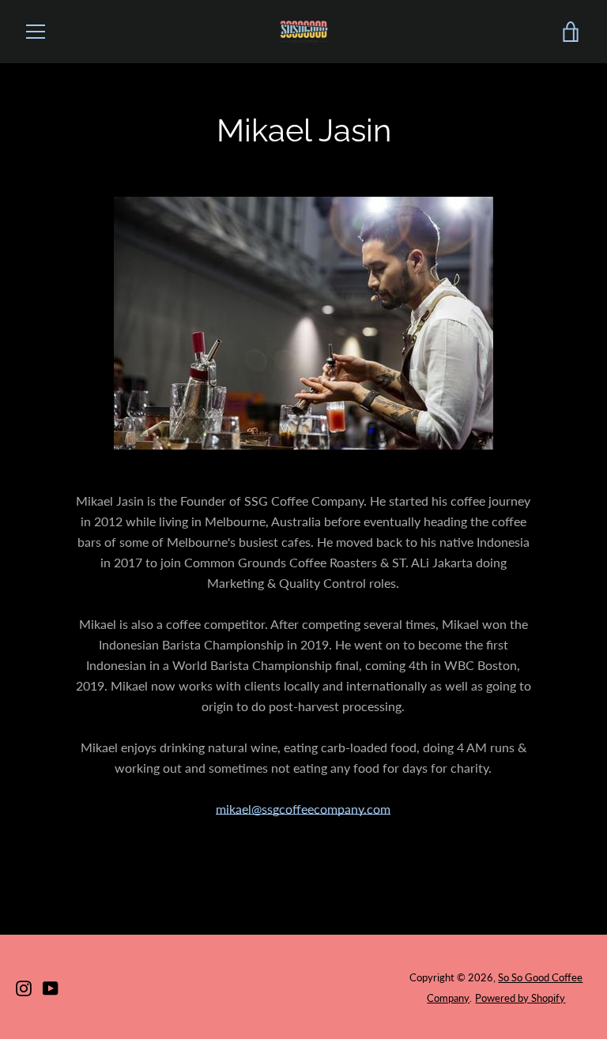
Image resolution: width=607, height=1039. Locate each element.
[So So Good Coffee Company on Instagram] (24, 986)
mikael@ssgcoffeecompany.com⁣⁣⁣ (303, 808)
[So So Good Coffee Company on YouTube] (50, 986)
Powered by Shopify (520, 998)
